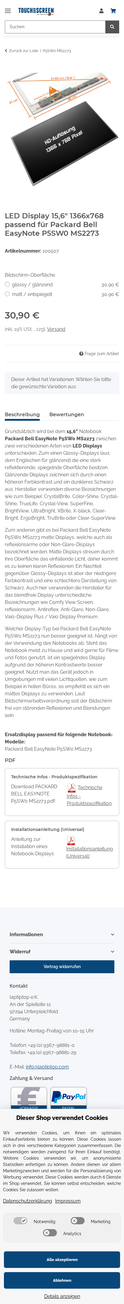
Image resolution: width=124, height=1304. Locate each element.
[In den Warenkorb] (9, 69)
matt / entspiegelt (65, 294)
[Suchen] (112, 26)
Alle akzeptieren (62, 1259)
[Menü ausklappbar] (8, 8)
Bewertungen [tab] (66, 414)
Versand (56, 329)
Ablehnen (62, 1280)
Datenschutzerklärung (27, 1201)
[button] (101, 11)
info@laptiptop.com (47, 1067)
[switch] (20, 1220)
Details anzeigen (62, 1296)
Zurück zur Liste (23, 50)
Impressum (68, 1201)
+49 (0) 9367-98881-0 (51, 1045)
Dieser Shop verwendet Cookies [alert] (62, 1117)
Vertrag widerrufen (62, 966)
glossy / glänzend (65, 285)
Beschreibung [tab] (22, 414)
